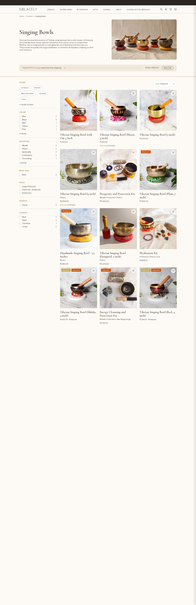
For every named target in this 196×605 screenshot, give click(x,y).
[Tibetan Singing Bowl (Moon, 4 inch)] (118, 110)
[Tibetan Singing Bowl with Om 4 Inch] (78, 110)
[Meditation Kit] (158, 228)
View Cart (168, 68)
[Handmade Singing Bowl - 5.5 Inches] (78, 228)
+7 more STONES (26, 104)
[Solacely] (28, 9)
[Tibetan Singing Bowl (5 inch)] (158, 110)
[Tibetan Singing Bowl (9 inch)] (78, 169)
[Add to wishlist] (93, 93)
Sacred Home (66, 9)
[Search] (161, 9)
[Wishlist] (170, 9)
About (118, 9)
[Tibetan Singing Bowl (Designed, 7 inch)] (118, 228)
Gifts (95, 9)
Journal (107, 9)
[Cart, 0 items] (175, 9)
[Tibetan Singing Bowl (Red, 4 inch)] (158, 287)
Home (21, 16)
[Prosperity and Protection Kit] (118, 169)
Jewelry (51, 9)
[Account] (166, 9)
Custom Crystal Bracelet (138, 9)
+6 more (23, 163)
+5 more (23, 134)
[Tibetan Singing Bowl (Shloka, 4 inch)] (78, 287)
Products (29, 16)
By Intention (82, 9)
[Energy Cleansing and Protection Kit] (118, 287)
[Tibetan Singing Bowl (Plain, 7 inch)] (158, 169)
